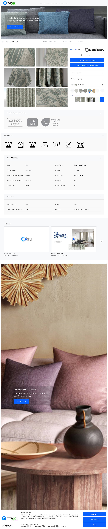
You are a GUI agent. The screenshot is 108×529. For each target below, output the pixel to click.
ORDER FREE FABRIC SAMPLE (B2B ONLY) (87, 65)
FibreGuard (47, 3)
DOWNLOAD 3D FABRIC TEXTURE (87, 60)
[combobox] (90, 73)
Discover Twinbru (21, 401)
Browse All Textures (15, 27)
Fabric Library (54, 3)
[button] (19, 57)
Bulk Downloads (64, 3)
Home (41, 3)
